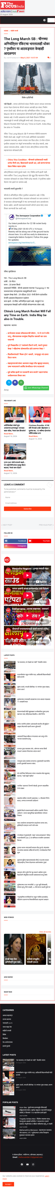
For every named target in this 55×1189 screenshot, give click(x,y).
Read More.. (9, 434)
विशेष (4, 1034)
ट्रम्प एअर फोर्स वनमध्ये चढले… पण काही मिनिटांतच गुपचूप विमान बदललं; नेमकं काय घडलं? (15, 465)
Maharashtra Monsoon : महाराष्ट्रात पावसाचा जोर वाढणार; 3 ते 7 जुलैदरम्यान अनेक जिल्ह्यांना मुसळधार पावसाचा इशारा (35, 1132)
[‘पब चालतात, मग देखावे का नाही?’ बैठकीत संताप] (8, 1065)
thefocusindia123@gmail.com (30, 1157)
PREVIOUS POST (45, 525)
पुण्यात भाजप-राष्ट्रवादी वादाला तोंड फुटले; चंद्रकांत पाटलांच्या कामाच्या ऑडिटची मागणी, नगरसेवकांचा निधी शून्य (34, 850)
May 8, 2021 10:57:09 (29, 58)
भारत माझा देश (7, 1027)
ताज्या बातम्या (7, 1019)
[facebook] (22, 1164)
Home (6, 31)
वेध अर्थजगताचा (8, 1042)
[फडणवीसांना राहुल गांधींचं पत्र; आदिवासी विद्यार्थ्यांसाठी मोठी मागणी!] (8, 1077)
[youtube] (27, 1164)
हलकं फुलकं (6, 1046)
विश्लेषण (5, 1038)
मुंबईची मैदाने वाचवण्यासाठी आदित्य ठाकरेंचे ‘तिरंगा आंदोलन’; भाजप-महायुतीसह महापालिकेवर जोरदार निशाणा (32, 813)
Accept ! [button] (8, 1184)
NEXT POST (7, 525)
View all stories (45, 932)
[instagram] (33, 1164)
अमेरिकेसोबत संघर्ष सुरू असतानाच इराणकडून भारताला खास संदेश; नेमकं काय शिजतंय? (15, 428)
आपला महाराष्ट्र (8, 1015)
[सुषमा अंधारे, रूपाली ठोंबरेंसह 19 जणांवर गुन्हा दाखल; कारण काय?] (8, 1090)
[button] (45, 20)
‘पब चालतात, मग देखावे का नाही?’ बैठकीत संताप (32, 662)
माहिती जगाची (7, 1031)
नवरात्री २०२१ (7, 1023)
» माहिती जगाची (13, 31)
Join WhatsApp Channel (38, 388)
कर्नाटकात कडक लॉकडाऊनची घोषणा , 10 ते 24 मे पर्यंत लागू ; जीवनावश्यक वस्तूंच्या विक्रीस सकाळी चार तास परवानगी (28, 336)
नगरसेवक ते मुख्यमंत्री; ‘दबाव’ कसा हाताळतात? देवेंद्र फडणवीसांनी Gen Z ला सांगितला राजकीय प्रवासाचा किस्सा (33, 837)
